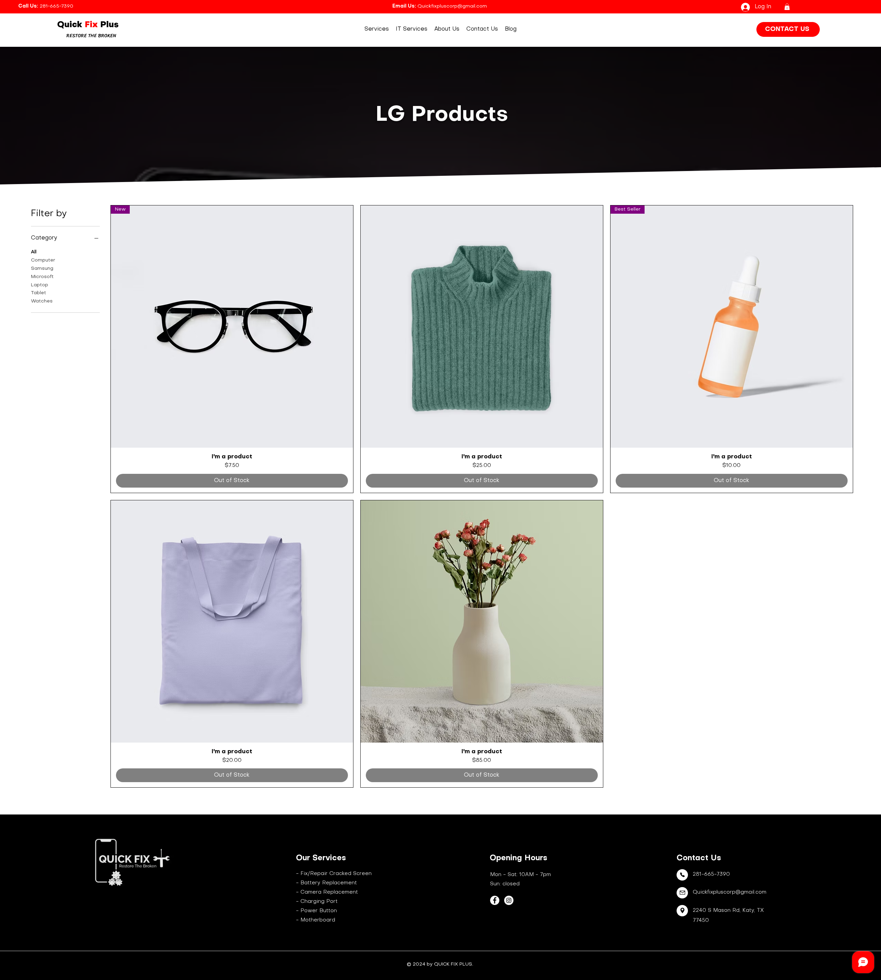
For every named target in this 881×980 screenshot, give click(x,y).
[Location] (682, 910)
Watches (42, 301)
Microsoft (42, 277)
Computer (43, 260)
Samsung (42, 268)
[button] (787, 6)
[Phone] (682, 875)
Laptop (39, 285)
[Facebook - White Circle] (494, 900)
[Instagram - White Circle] (508, 900)
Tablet (38, 293)
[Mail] (682, 892)
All (33, 252)
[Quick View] (482, 326)
